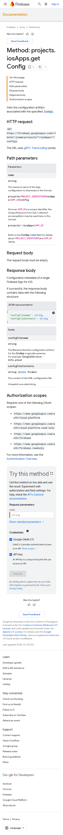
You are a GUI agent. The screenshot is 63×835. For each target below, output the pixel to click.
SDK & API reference (13, 668)
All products (9, 805)
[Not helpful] (32, 34)
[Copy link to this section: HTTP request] (36, 122)
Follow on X (9, 709)
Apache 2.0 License (13, 631)
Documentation (15, 14)
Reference (34, 27)
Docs (22, 27)
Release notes (10, 751)
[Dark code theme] (53, 313)
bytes (22, 372)
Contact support (11, 735)
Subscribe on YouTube (14, 715)
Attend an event (11, 720)
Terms (6, 819)
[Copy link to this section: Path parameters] (41, 159)
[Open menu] (5, 4)
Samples (7, 673)
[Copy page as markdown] (40, 67)
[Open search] (39, 4)
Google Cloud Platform (15, 799)
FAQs (5, 762)
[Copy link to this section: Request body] (36, 253)
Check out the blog (13, 698)
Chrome (7, 789)
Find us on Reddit (12, 704)
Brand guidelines (11, 756)
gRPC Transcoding (35, 148)
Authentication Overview (22, 459)
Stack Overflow (11, 740)
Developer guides (12, 662)
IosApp (48, 111)
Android (7, 783)
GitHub (6, 684)
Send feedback (19, 41)
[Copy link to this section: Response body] (39, 271)
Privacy (16, 819)
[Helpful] (27, 34)
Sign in (55, 4)
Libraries (7, 678)
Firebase (11, 27)
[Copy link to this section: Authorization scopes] (50, 396)
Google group (10, 745)
